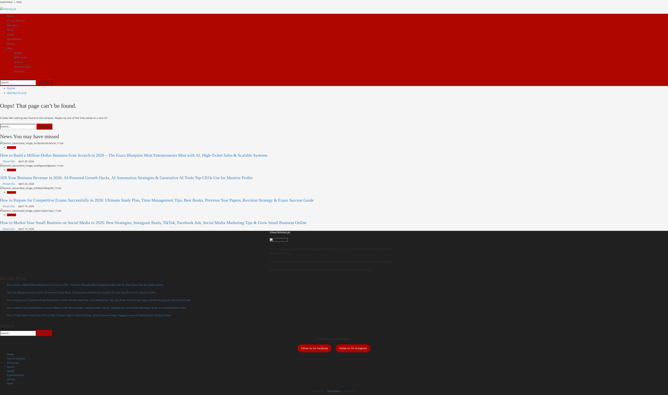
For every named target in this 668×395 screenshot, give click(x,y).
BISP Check (20, 57)
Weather (18, 53)
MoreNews (333, 391)
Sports (10, 29)
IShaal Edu (9, 161)
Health (10, 34)
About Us (19, 71)
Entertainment (14, 39)
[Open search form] (1, 77)
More (10, 48)
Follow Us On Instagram (353, 348)
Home (10, 16)
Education (12, 25)
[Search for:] (18, 82)
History (11, 43)
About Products (22, 66)
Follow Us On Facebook (314, 348)
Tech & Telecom (16, 20)
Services (18, 62)
